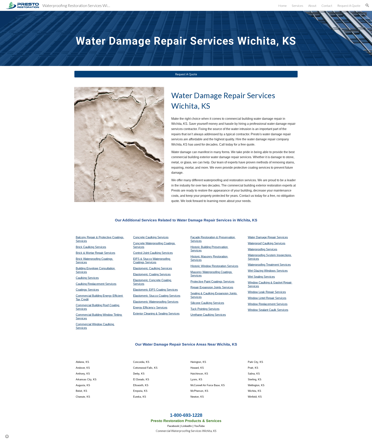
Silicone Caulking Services (207, 302)
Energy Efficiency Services (150, 307)
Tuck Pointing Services (205, 308)
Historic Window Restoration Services (214, 266)
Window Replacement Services (268, 304)
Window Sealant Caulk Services (268, 309)
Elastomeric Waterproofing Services (155, 301)
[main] (186, 38)
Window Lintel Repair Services (267, 298)
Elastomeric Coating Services (152, 274)
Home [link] (282, 5)
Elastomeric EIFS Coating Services (155, 289)
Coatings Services (87, 289)
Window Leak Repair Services (267, 292)
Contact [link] (326, 5)
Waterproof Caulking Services (266, 243)
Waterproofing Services (262, 249)
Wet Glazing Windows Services (268, 270)
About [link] (312, 5)
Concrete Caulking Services (151, 237)
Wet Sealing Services (261, 276)
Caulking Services (87, 277)
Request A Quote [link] (348, 5)
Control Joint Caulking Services (153, 252)
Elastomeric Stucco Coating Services (156, 295)
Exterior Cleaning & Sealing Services (156, 313)
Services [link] (297, 5)
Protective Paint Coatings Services (212, 281)
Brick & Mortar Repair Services (95, 252)
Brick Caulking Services (91, 247)
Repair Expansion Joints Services (211, 287)
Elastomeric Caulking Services (152, 268)
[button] (367, 5)
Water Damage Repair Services (268, 237)
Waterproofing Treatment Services (269, 264)
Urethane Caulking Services (208, 314)
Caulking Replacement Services (96, 283)
